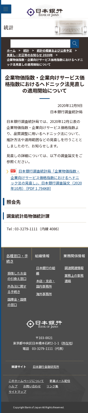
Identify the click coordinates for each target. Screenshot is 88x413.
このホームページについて (26, 381)
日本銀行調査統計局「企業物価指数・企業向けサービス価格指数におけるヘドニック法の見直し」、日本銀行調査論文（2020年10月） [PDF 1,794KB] (46, 179)
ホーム (11, 50)
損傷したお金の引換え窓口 (16, 276)
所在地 (67, 343)
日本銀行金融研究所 (46, 366)
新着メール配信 (60, 381)
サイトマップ (17, 391)
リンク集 (52, 386)
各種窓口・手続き (17, 258)
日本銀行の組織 (45, 270)
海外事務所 (44, 293)
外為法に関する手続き (16, 289)
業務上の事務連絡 (74, 278)
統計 (26, 50)
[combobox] (40, 43)
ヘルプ (13, 386)
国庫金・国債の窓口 (16, 302)
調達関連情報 (74, 267)
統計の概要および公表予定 (54, 50)
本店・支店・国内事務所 (45, 283)
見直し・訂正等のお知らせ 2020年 (30, 55)
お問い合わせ (32, 386)
